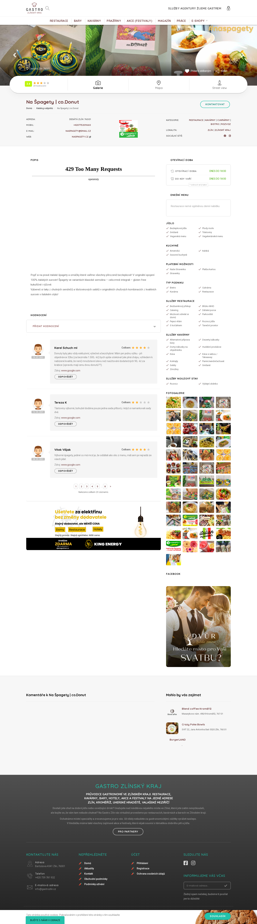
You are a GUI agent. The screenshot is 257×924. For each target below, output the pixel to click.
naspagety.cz (80, 136)
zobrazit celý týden (199, 185)
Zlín (210, 130)
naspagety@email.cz (78, 130)
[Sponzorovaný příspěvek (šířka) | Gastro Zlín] (93, 528)
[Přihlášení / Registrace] (228, 8)
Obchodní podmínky (95, 879)
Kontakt (88, 873)
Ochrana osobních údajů (151, 873)
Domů (29, 108)
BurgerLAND (178, 739)
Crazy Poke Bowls (193, 724)
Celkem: (126, 347)
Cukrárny (223, 120)
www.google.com (70, 370)
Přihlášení (142, 863)
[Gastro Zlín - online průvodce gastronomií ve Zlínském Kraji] (34, 8)
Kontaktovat (215, 104)
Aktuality (89, 868)
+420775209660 (82, 125)
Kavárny (210, 120)
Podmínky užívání (94, 884)
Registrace (143, 868)
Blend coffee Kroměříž (196, 708)
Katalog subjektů (44, 108)
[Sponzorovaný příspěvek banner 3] (198, 626)
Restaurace (196, 120)
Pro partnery (128, 831)
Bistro (215, 124)
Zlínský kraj (223, 130)
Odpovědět (65, 376)
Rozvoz (226, 124)
